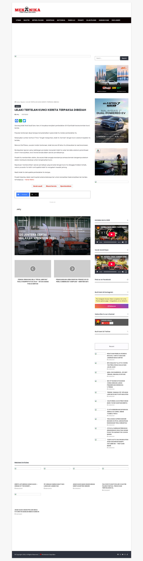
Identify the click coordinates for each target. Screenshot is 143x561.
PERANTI (81, 20)
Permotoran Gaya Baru (48, 554)
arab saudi (38, 186)
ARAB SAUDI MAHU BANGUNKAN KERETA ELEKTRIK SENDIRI (84, 485)
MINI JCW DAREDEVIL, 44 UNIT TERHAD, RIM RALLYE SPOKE (117, 373)
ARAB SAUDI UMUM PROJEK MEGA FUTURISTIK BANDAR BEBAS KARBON (27, 511)
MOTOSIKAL (61, 20)
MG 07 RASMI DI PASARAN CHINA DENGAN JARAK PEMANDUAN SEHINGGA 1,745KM (116, 384)
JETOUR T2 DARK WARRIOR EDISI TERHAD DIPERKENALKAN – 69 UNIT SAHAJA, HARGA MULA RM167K (37, 236)
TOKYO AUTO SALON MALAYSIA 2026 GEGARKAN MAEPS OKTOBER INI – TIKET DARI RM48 (117, 443)
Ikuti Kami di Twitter (102, 332)
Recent (111, 346)
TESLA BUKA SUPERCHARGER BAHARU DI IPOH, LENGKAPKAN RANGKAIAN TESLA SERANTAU (117, 421)
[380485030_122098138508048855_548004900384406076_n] (111, 182)
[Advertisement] (71, 38)
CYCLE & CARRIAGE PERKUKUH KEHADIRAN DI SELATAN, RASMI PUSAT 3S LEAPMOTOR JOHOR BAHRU (117, 431)
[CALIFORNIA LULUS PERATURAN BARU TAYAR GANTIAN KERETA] (100, 403)
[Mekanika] (28, 9)
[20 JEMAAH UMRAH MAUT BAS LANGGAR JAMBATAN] (57, 474)
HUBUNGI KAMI (104, 20)
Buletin (23, 102)
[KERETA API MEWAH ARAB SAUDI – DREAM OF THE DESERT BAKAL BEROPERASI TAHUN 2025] (28, 474)
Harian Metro (29, 180)
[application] (111, 234)
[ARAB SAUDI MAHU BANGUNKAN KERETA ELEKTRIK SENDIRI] (86, 474)
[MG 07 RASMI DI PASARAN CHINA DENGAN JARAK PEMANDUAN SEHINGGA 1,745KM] (100, 383)
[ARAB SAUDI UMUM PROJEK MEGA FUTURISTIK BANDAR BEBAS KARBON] (28, 500)
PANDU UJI (71, 20)
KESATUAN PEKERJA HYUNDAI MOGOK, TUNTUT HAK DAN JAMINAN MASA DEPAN (117, 356)
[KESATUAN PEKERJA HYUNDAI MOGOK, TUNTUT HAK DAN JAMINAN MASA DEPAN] (100, 356)
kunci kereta (51, 186)
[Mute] (123, 242)
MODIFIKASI (50, 20)
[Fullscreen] (126, 242)
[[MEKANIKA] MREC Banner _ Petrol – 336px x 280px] (111, 92)
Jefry (17, 114)
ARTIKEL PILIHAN (37, 20)
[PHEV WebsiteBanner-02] (111, 142)
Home (18, 102)
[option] (52, 235)
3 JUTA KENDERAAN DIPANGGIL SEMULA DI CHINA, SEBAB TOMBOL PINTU (117, 412)
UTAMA (18, 20)
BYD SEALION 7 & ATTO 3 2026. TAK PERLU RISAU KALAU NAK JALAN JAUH (117, 365)
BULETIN (26, 20)
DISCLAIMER (116, 20)
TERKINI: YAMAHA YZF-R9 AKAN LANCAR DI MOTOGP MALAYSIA (117, 393)
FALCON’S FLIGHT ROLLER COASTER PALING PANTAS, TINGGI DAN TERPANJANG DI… (114, 486)
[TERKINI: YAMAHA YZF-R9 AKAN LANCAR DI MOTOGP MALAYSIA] (100, 395)
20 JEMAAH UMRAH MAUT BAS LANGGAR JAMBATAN (54, 485)
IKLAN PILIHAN (91, 20)
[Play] (97, 242)
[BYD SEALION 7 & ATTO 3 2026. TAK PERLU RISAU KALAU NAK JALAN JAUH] (100, 365)
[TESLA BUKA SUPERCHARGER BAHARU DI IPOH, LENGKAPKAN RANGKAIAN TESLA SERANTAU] (100, 421)
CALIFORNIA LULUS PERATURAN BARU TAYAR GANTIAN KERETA (117, 402)
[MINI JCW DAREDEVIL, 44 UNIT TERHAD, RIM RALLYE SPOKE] (100, 375)
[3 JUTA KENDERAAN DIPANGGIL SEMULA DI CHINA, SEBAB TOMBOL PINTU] (100, 412)
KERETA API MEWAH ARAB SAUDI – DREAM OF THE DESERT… (26, 485)
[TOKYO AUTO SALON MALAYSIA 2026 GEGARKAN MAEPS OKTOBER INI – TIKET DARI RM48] (100, 442)
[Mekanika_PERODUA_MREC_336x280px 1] (111, 175)
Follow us (112, 306)
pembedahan (66, 186)
